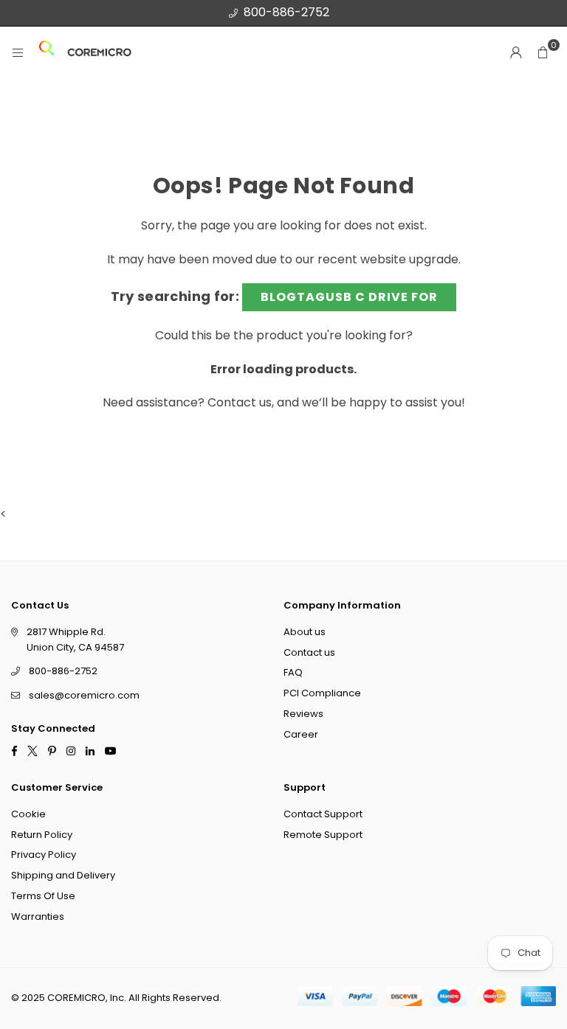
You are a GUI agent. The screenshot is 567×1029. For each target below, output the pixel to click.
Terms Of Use (43, 896)
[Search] (46, 52)
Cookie (28, 813)
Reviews (303, 714)
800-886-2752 (286, 12)
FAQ (293, 672)
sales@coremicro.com (84, 695)
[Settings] (516, 52)
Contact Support (323, 813)
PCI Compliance (322, 693)
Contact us (239, 402)
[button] (542, 52)
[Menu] (17, 52)
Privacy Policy (43, 855)
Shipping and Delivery (63, 875)
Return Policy (41, 834)
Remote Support (323, 834)
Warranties (37, 916)
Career (301, 734)
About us (305, 631)
